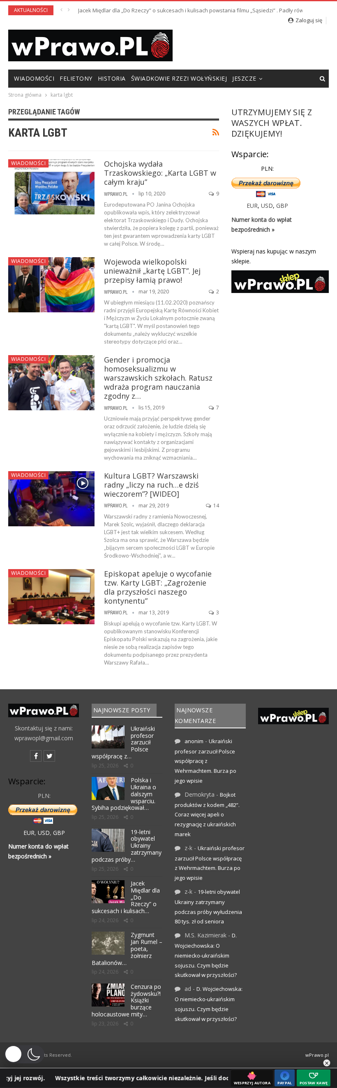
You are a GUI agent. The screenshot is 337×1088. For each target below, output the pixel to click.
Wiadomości (34, 78)
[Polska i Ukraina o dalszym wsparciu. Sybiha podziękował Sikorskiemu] (108, 788)
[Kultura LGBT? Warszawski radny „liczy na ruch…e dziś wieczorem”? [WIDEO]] (51, 498)
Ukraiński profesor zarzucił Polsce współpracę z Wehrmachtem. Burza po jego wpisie (205, 760)
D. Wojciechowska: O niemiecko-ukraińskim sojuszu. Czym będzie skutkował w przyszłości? (206, 955)
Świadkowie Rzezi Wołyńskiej (179, 78)
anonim (194, 741)
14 (215, 505)
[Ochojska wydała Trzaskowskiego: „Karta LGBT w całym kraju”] (51, 186)
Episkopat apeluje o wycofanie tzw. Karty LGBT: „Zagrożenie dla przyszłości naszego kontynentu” (158, 587)
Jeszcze (244, 78)
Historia (112, 78)
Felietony (76, 78)
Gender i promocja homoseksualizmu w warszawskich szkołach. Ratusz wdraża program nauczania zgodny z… (158, 378)
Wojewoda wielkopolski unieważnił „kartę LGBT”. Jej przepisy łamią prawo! (152, 271)
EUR (252, 205)
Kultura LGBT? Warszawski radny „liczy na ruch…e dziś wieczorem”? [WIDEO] (151, 485)
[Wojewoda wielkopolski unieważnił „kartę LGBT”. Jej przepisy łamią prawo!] (51, 284)
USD (267, 205)
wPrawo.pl (317, 1055)
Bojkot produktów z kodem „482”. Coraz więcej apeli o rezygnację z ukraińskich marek (207, 814)
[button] (24, 1054)
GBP (282, 205)
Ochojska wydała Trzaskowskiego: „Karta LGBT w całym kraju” (160, 173)
